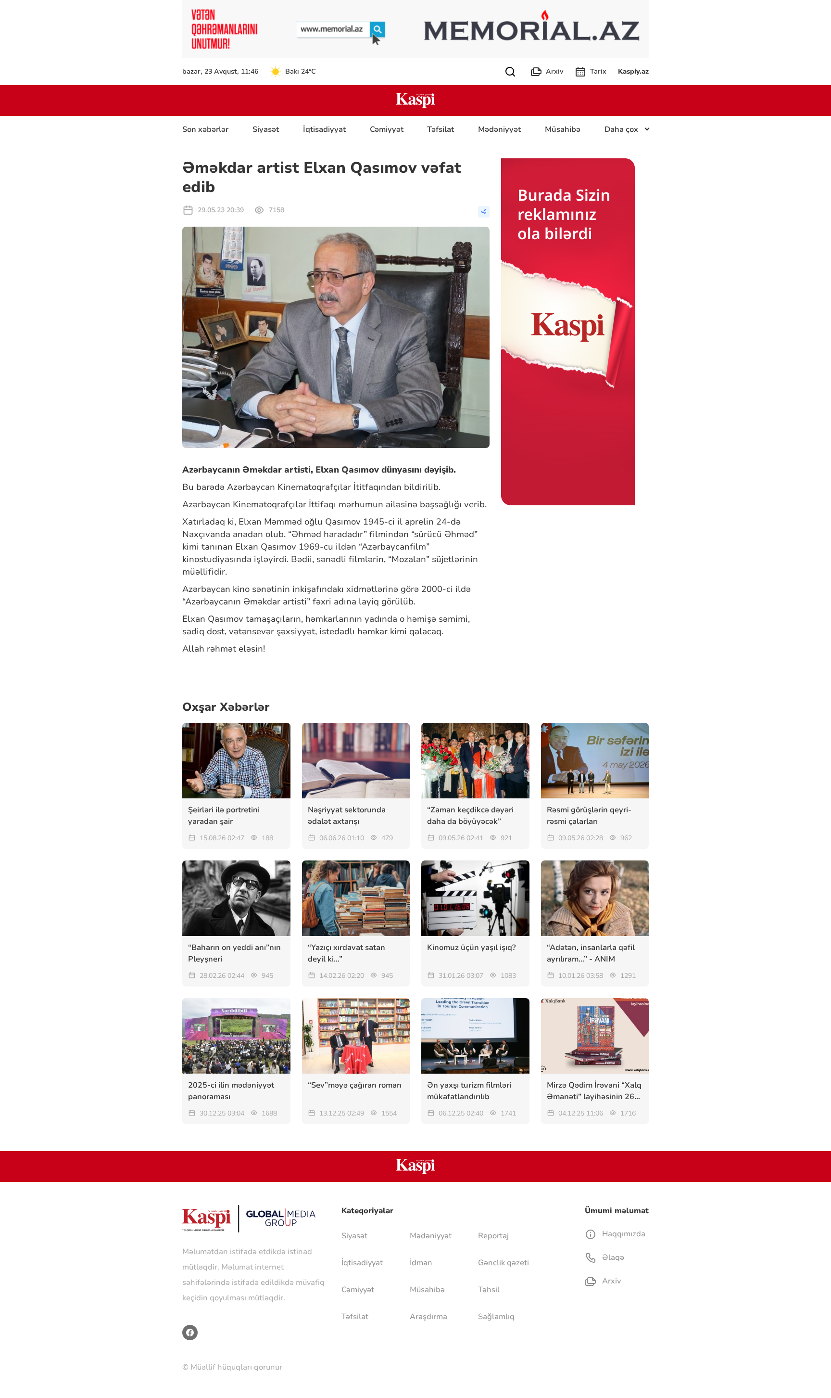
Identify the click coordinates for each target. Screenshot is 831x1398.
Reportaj (493, 1236)
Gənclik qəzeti (503, 1262)
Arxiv (554, 71)
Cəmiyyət (386, 129)
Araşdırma (428, 1316)
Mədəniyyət (499, 129)
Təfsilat (440, 129)
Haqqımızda (622, 1234)
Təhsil (489, 1289)
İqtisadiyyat (324, 129)
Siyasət (265, 129)
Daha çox (621, 129)
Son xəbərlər (205, 129)
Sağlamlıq (496, 1316)
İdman (421, 1262)
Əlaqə (612, 1257)
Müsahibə (562, 129)
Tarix (598, 71)
